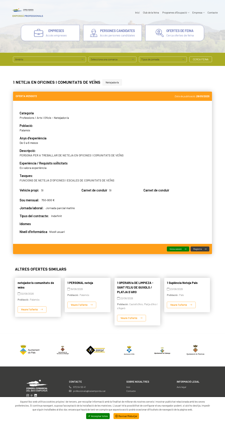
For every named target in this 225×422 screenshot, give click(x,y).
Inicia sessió (176, 248)
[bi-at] (31, 395)
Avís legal (181, 387)
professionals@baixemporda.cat (89, 391)
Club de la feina (151, 12)
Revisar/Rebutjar (127, 416)
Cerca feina (201, 59)
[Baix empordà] (26, 12)
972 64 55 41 (79, 387)
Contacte (213, 12)
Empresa (197, 12)
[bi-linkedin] (35, 395)
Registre (197, 248)
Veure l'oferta (29, 309)
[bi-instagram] (27, 395)
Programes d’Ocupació (174, 12)
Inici (137, 12)
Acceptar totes (99, 416)
